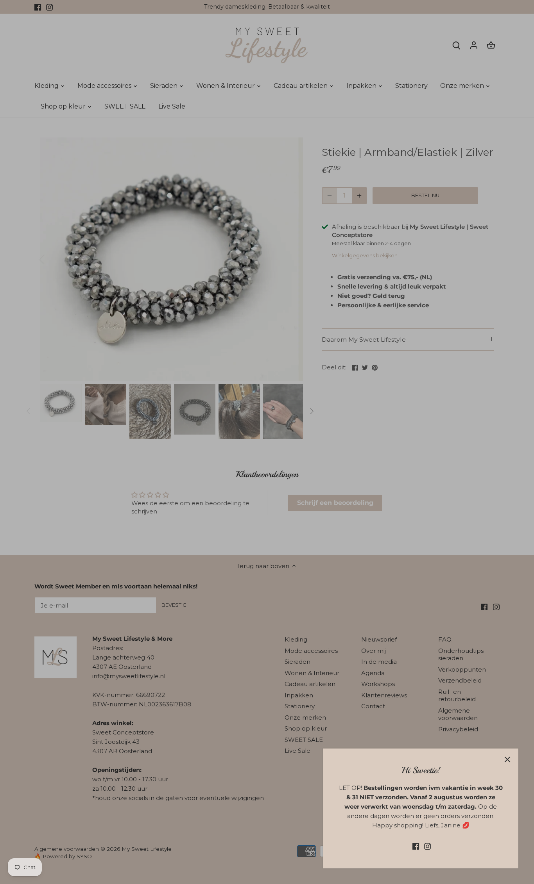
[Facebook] (415, 846)
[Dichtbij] (507, 759)
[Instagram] (427, 846)
